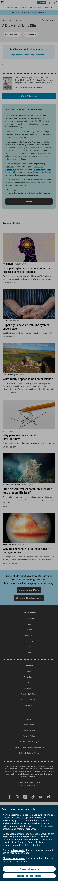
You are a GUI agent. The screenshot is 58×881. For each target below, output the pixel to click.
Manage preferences (14, 858)
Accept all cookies (29, 868)
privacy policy (18, 850)
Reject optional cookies (29, 875)
